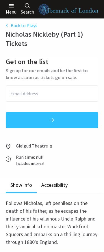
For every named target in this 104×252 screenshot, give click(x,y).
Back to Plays (24, 25)
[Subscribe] (52, 120)
